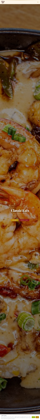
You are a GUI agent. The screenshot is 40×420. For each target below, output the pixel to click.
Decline (33, 417)
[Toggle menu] (38, 2)
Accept (37, 417)
